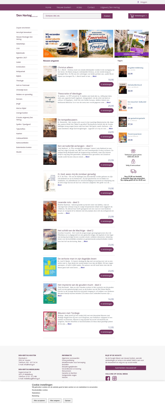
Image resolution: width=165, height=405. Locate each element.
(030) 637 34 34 (133, 156)
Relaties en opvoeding (24, 94)
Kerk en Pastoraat (22, 85)
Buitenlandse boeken (24, 147)
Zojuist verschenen (23, 28)
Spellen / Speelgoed (23, 124)
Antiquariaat (20, 71)
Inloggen (143, 2)
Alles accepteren (39, 400)
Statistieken (36, 393)
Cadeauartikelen (22, 138)
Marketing (35, 396)
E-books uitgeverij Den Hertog (24, 118)
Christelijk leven (22, 90)
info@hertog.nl (29, 364)
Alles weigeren (55, 400)
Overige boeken (22, 113)
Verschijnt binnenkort (24, 32)
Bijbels (18, 76)
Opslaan (67, 400)
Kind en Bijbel (21, 108)
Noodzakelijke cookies (40, 390)
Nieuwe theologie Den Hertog (24, 38)
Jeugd (18, 104)
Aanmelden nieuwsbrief (125, 367)
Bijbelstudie (20, 53)
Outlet (18, 62)
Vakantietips (20, 44)
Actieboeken (20, 67)
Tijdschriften (20, 129)
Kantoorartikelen (22, 143)
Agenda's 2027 (21, 57)
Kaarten (19, 133)
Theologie (20, 81)
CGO (18, 48)
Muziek (18, 152)
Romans (19, 99)
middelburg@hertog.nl (32, 378)
